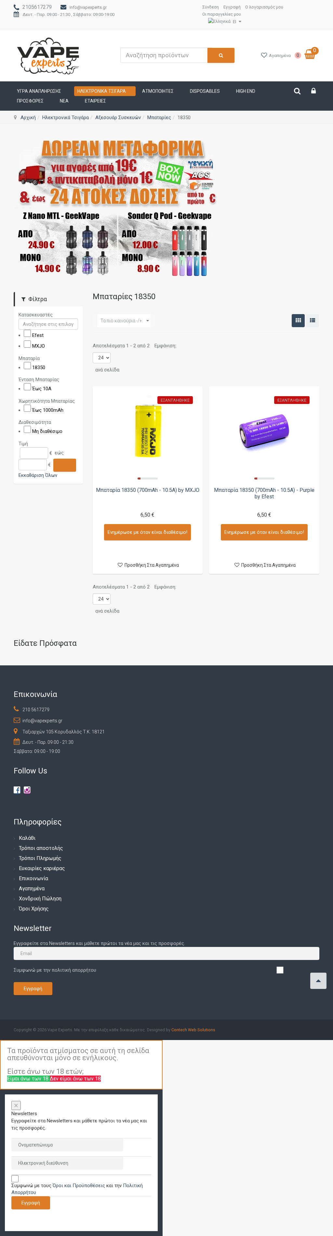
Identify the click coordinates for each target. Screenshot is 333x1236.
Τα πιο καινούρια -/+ (121, 320)
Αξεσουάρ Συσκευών (118, 117)
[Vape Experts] (49, 55)
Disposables (205, 91)
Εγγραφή (232, 7)
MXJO (38, 346)
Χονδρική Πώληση (40, 899)
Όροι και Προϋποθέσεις (79, 1185)
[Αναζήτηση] (64, 464)
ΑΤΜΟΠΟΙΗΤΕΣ (158, 91)
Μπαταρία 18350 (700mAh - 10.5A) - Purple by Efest (264, 493)
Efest (38, 335)
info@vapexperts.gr (88, 7)
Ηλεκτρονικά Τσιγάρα (101, 91)
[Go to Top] (318, 981)
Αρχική (28, 117)
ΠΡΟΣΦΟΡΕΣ (30, 101)
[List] (312, 320)
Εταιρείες (95, 101)
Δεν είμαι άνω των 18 (75, 1079)
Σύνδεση (210, 7)
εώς (59, 453)
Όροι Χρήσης (34, 909)
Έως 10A (41, 389)
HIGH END (245, 91)
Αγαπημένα (32, 888)
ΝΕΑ (64, 101)
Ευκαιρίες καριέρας (42, 868)
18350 (38, 367)
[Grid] (298, 320)
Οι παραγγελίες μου (221, 14)
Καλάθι (27, 838)
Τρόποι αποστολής (41, 848)
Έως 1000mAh (47, 410)
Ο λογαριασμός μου (264, 7)
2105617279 (37, 7)
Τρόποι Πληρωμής (40, 858)
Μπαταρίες (159, 117)
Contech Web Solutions (193, 1029)
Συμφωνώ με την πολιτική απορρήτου (55, 970)
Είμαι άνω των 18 (28, 1079)
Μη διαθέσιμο (47, 431)
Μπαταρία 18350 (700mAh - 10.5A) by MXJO (147, 490)
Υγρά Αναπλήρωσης (39, 91)
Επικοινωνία (33, 878)
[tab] (48, 314)
